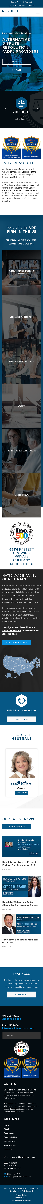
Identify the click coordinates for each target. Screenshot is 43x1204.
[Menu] (37, 12)
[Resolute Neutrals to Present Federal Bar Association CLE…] (21, 846)
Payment (28, 2)
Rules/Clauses (10, 1145)
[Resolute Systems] (11, 12)
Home (6, 1125)
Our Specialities (10, 1137)
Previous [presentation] (5, 109)
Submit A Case (16, 2)
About (6, 1129)
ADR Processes (10, 1141)
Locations (8, 1149)
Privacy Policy (21, 1195)
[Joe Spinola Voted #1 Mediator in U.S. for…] (21, 924)
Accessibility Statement (21, 1200)
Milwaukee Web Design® (23, 1191)
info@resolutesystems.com (18, 1028)
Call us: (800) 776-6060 (24, 5)
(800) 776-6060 (11, 1019)
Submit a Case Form (11, 630)
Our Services (9, 1133)
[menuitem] (17, 2)
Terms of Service (21, 1198)
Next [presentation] (38, 109)
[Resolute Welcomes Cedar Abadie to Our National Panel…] (21, 886)
